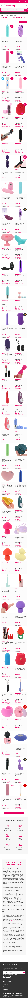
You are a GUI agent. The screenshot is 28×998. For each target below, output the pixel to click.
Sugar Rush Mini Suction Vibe (20, 329)
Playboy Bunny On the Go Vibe (7, 695)
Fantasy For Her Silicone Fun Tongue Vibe (20, 41)
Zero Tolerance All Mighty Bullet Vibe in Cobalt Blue (20, 486)
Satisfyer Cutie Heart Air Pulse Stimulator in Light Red (7, 486)
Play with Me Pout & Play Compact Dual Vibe (20, 721)
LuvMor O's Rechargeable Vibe (7, 721)
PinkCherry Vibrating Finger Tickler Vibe (6, 119)
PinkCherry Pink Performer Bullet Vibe (7, 67)
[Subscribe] (23, 972)
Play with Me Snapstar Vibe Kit (19, 538)
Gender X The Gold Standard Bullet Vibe (19, 145)
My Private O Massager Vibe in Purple (6, 145)
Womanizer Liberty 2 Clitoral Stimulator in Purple (19, 408)
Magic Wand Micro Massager (6, 93)
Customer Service (7, 981)
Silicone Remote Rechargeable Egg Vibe (20, 355)
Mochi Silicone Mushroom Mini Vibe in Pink (7, 538)
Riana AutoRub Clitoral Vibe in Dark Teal (19, 460)
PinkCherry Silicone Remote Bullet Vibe (6, 198)
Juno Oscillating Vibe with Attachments (20, 695)
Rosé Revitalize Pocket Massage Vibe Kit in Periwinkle (19, 434)
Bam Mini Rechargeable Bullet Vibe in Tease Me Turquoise (7, 303)
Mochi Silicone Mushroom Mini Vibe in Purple (20, 617)
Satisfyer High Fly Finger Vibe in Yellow (7, 512)
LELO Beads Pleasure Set (20, 301)
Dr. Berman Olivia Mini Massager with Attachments (19, 774)
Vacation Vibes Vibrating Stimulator (7, 747)
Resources (5, 984)
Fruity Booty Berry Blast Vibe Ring (20, 643)
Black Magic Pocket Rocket (6, 774)
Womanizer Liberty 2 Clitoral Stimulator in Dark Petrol (20, 513)
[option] (14, 13)
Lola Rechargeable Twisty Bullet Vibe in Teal (7, 41)
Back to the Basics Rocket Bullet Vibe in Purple (20, 276)
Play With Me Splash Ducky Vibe (19, 564)
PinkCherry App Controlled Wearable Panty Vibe (20, 171)
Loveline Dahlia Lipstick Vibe (20, 591)
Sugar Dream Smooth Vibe (7, 668)
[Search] (25, 10)
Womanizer (13, 920)
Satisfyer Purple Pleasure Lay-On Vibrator (7, 355)
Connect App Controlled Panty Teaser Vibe (20, 67)
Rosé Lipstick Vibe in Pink (7, 380)
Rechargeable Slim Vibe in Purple (7, 329)
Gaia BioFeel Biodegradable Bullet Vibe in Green (6, 460)
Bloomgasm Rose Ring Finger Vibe (7, 616)
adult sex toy (11, 952)
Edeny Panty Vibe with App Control (6, 224)
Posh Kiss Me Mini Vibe (6, 249)
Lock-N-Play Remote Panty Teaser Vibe (6, 276)
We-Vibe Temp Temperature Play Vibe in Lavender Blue (20, 748)
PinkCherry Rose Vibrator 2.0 (20, 119)
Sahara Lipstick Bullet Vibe (6, 800)
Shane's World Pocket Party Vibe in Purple (19, 224)
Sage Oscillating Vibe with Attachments (6, 591)
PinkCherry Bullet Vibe (19, 92)
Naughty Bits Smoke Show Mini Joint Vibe (20, 800)
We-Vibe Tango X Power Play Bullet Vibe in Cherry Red (7, 408)
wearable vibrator (12, 933)
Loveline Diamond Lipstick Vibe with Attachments (7, 643)
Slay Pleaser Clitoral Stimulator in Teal (19, 250)
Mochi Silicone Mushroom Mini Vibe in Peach (7, 564)
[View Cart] (25, 6)
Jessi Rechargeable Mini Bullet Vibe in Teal (20, 198)
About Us (5, 989)
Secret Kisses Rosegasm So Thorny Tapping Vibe (20, 669)
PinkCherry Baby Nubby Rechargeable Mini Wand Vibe (7, 172)
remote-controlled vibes (14, 926)
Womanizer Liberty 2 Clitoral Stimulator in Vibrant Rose (6, 434)
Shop (4, 987)
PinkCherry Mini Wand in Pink (20, 381)
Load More (14, 813)
